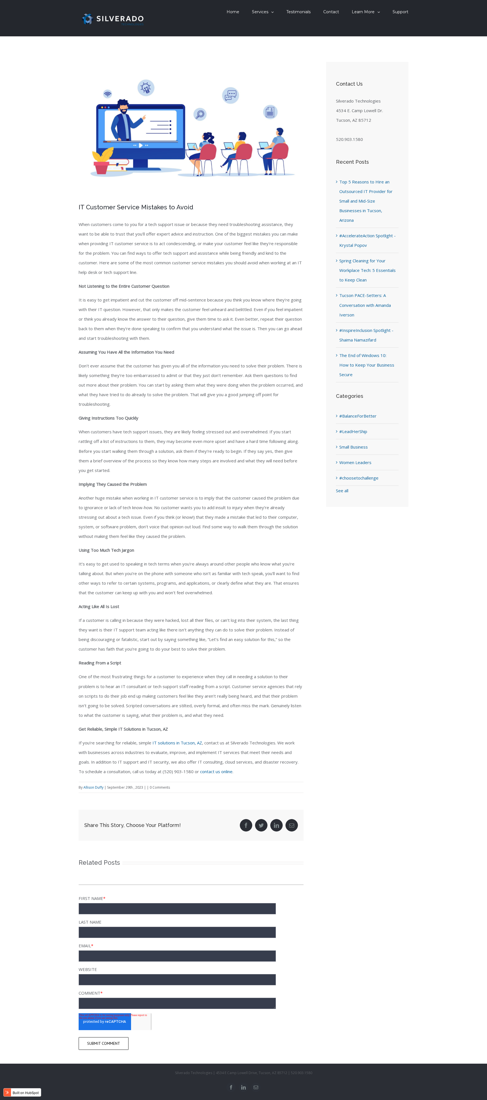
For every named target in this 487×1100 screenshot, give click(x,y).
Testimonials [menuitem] (298, 11)
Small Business (353, 447)
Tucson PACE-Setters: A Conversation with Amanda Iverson (365, 304)
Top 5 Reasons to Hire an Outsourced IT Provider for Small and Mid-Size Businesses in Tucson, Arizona (366, 201)
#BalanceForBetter (358, 416)
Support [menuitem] (400, 11)
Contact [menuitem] (331, 11)
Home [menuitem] (233, 11)
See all (342, 490)
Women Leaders (355, 462)
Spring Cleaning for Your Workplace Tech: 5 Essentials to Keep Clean (367, 270)
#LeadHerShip (353, 431)
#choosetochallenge (358, 478)
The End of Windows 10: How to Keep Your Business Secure (366, 364)
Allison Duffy (93, 787)
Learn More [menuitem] (363, 11)
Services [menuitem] (260, 11)
